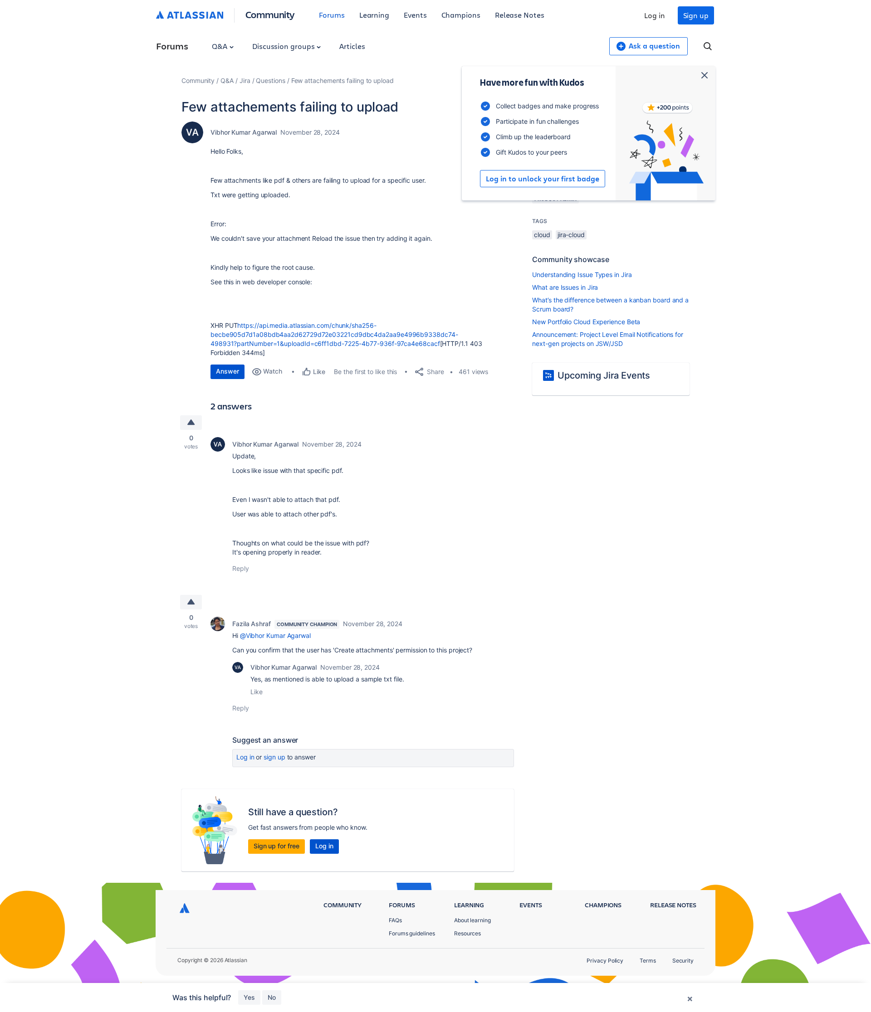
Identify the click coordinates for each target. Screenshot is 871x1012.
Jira (245, 80)
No (272, 997)
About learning (472, 920)
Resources (467, 933)
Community (270, 14)
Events (415, 14)
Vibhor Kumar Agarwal (243, 132)
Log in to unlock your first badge (542, 179)
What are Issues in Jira (565, 287)
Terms (648, 960)
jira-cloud (571, 234)
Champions (460, 14)
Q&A (220, 46)
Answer (227, 371)
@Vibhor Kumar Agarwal (275, 635)
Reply (240, 568)
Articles (352, 46)
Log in (654, 15)
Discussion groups (284, 46)
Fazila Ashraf (251, 624)
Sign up (696, 15)
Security (683, 960)
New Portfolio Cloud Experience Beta (586, 322)
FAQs (395, 920)
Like (256, 692)
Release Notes (519, 14)
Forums (332, 14)
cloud (542, 234)
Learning (374, 14)
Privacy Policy (605, 960)
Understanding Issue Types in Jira (581, 274)
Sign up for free (276, 846)
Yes (249, 997)
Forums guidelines (412, 933)
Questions (270, 80)
